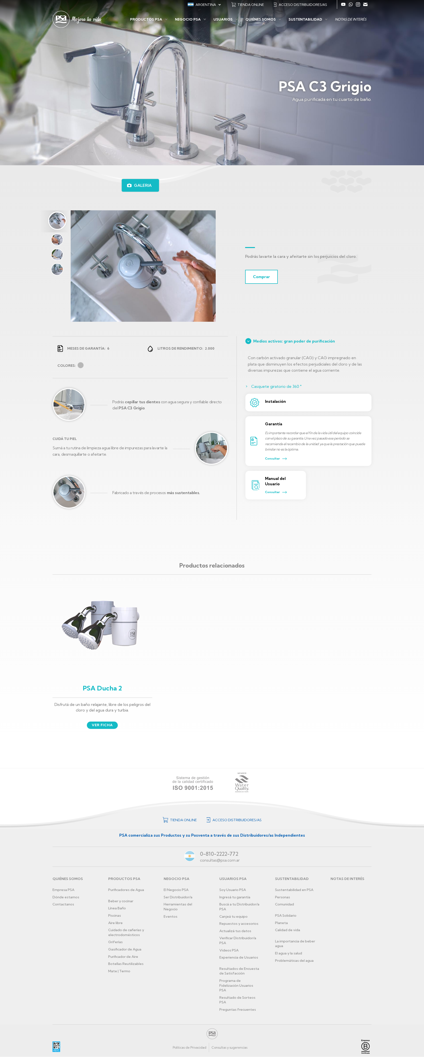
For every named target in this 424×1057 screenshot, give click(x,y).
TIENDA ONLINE (251, 5)
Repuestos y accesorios (238, 923)
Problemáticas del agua (294, 960)
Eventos (170, 916)
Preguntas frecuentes (237, 1009)
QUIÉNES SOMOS (68, 879)
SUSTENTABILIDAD (292, 879)
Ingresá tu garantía (234, 897)
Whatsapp (350, 4)
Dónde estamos (66, 897)
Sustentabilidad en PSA (294, 890)
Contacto (365, 4)
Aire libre (115, 923)
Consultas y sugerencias (229, 1047)
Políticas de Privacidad (189, 1047)
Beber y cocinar (120, 901)
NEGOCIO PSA (176, 879)
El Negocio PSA (176, 890)
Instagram (358, 4)
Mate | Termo (119, 971)
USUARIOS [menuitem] (223, 19)
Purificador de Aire (123, 956)
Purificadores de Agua (126, 890)
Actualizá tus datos (235, 931)
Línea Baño (117, 908)
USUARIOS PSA (233, 879)
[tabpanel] (138, 266)
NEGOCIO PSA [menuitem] (188, 19)
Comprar (261, 276)
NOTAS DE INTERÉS (347, 879)
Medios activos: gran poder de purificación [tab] (294, 341)
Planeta (281, 923)
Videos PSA (228, 950)
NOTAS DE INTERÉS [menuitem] (350, 19)
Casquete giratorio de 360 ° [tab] (276, 386)
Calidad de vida (287, 930)
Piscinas (114, 915)
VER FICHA (102, 725)
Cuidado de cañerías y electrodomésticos (126, 932)
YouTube (343, 4)
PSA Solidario (285, 915)
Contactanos (63, 904)
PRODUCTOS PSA (124, 879)
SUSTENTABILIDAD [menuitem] (305, 19)
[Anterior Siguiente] (140, 263)
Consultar (272, 458)
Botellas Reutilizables (126, 964)
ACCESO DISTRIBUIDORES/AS (303, 5)
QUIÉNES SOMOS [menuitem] (260, 19)
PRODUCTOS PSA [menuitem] (146, 19)
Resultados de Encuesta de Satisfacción (239, 971)
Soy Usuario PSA (232, 890)
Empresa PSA (63, 890)
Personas (282, 897)
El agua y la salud (288, 953)
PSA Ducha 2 (102, 688)
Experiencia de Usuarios (238, 957)
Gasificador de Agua (124, 949)
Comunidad (284, 904)
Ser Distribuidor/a (178, 897)
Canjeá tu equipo (233, 916)
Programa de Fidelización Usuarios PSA (236, 985)
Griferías (115, 942)
